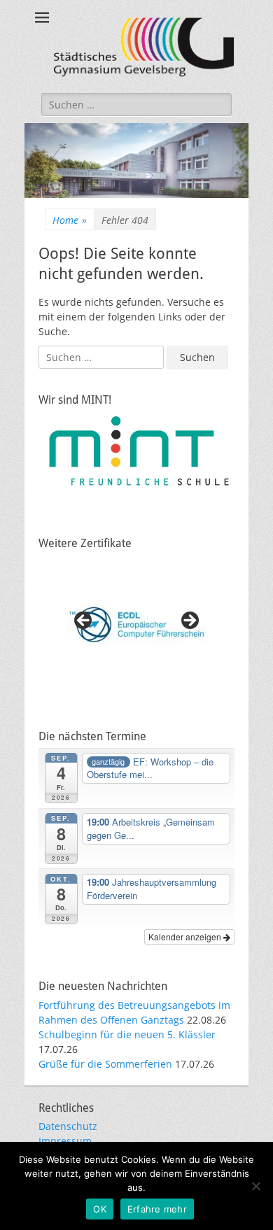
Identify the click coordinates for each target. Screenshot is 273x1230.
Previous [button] (84, 621)
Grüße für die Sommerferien (105, 1063)
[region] (136, 625)
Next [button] (189, 621)
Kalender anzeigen (185, 936)
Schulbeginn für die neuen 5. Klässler (127, 1034)
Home (69, 220)
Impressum (65, 1140)
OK (99, 1209)
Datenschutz (67, 1126)
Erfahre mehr (157, 1209)
